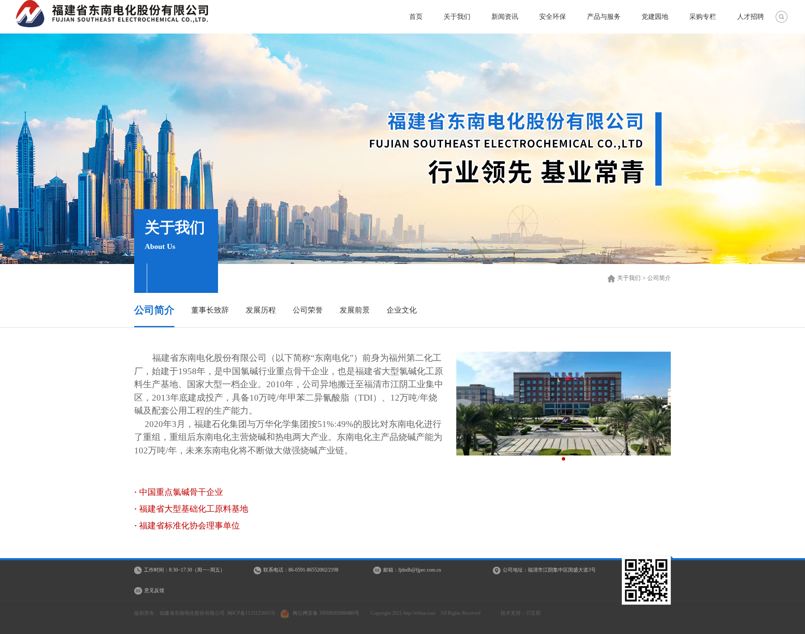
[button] (563, 459)
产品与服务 (604, 16)
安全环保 (552, 16)
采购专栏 (702, 16)
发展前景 (355, 310)
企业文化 (402, 310)
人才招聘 (750, 16)
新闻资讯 (504, 16)
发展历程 (261, 310)
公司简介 (154, 310)
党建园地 (654, 16)
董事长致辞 (210, 310)
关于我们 (457, 16)
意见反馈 (154, 590)
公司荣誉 (308, 310)
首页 (416, 16)
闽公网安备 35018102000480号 (326, 613)
